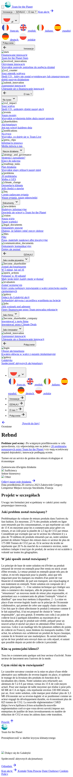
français (14, 30)
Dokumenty (11, 202)
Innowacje (18, 47)
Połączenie (8, 43)
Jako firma (10, 314)
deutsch (14, 39)
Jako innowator (12, 329)
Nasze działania (13, 150)
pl (14, 20)
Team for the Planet (22, 6)
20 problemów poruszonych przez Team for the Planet (34, 448)
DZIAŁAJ (18, 253)
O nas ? (32, 12)
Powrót (7, 722)
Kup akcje (46, 11)
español (66, 30)
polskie (31, 39)
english (31, 30)
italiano (49, 30)
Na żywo (9, 98)
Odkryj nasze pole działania (18, 481)
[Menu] (2, 7)
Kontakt (22, 771)
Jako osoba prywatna (15, 259)
